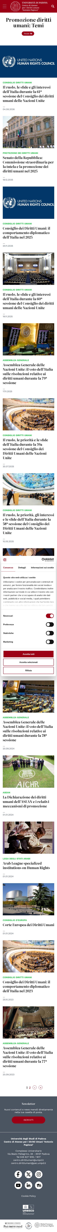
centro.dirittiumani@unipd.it (28, 1160)
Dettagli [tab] (22, 567)
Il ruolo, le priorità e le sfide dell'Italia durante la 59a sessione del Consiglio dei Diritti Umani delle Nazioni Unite (25, 448)
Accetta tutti (28, 654)
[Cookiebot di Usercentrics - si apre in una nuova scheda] (42, 560)
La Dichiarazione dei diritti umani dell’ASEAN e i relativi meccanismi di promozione (26, 801)
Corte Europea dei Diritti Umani (28, 924)
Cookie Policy (28, 1196)
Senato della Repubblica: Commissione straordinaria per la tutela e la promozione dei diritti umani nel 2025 (28, 164)
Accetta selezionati (28, 662)
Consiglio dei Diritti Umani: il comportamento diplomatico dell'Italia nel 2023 (26, 986)
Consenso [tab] (8, 567)
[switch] (50, 624)
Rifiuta (28, 670)
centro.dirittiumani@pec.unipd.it (28, 1163)
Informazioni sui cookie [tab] (42, 567)
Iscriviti (28, 1120)
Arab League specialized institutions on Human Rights (26, 865)
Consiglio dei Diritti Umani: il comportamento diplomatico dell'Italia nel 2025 (26, 232)
